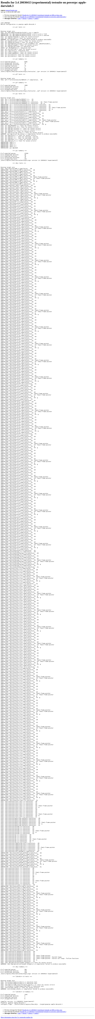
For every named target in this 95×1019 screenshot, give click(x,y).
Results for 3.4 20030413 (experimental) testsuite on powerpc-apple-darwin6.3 (43, 17)
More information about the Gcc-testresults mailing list (16, 1017)
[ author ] (36, 18)
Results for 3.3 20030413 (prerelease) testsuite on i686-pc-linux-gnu (42, 15)
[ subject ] (30, 18)
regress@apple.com (11, 10)
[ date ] (19, 18)
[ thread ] (24, 18)
